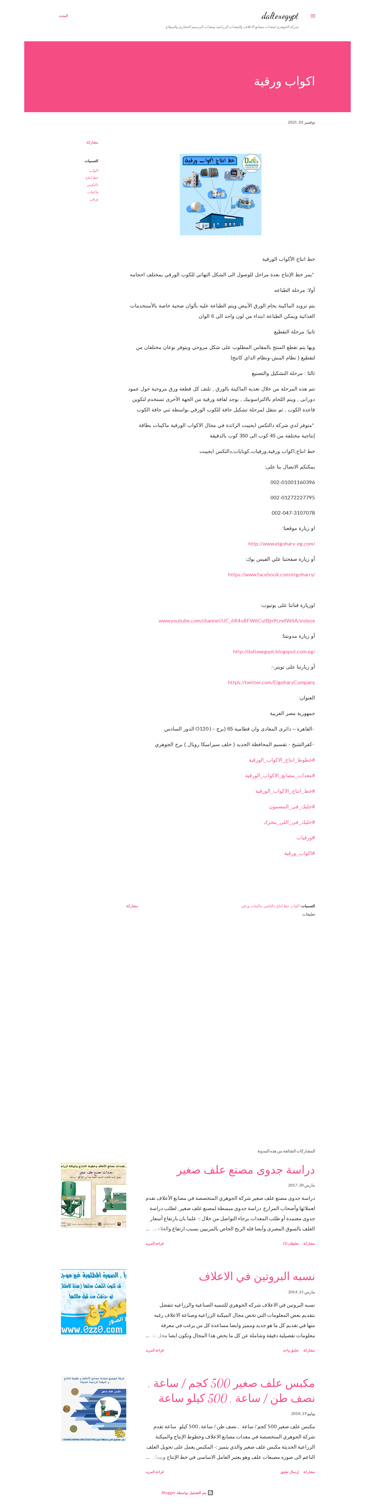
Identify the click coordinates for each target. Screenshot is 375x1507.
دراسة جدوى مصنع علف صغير (246, 1170)
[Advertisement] (229, 1085)
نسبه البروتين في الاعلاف (257, 1276)
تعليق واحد (291, 1350)
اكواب (93, 170)
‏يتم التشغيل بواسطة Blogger (184, 1492)
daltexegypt (280, 15)
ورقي (94, 199)
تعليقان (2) (291, 1243)
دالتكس (92, 185)
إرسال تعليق (289, 1472)
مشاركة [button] (92, 142)
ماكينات (92, 192)
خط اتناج (91, 177)
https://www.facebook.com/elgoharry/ (271, 574)
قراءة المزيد (155, 1243)
